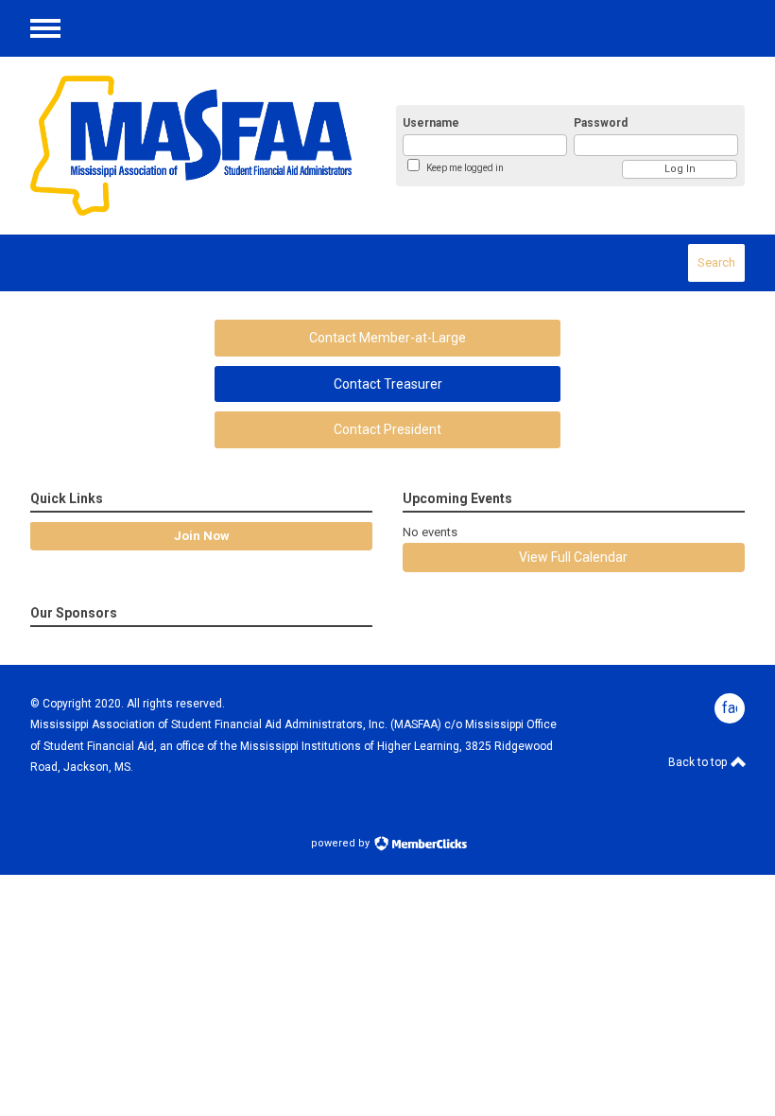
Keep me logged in (465, 168)
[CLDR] (191, 146)
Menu (45, 28)
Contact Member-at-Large (387, 337)
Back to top (699, 762)
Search (716, 262)
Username (431, 123)
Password (601, 123)
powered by (341, 843)
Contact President (387, 429)
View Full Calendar (573, 557)
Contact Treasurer (388, 384)
